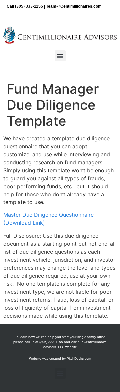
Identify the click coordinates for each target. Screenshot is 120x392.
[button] (60, 55)
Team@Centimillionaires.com (74, 6)
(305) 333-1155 (29, 6)
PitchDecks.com (79, 358)
